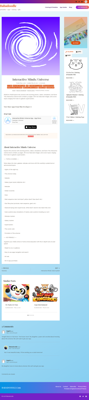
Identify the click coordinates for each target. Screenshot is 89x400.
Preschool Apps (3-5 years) (30, 87)
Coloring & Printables (51, 7)
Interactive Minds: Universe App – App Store (26, 118)
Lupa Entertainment (40, 305)
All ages (9, 85)
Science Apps (42, 87)
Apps (27, 85)
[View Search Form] (86, 1)
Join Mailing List (82, 7)
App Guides (63, 7)
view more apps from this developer (17, 107)
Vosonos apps (50, 87)
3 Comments (42, 83)
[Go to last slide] (6, 299)
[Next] (55, 299)
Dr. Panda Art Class (12, 305)
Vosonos (5, 269)
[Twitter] (79, 1)
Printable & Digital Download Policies (75, 388)
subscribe (31, 136)
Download (54, 121)
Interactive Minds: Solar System (50, 269)
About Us (58, 386)
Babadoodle (10, 307)
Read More (70, 77)
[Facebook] (76, 1)
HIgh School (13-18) (48, 85)
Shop (70, 7)
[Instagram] (82, 1)
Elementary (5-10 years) (35, 85)
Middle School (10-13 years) (14, 87)
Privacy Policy (82, 386)
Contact (65, 386)
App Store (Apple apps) (19, 85)
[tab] (30, 315)
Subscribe (73, 386)
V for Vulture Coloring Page (75, 117)
